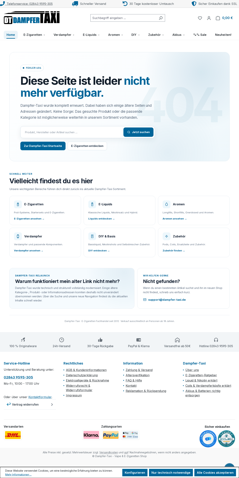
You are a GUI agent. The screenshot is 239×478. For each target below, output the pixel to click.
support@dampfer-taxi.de (167, 299)
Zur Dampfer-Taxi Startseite (43, 145)
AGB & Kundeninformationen (86, 370)
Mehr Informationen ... (18, 474)
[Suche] (160, 18)
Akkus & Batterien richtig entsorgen (202, 393)
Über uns (192, 370)
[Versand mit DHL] (13, 435)
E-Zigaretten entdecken (87, 145)
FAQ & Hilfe (134, 380)
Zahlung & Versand (139, 370)
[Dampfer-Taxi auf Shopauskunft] (208, 439)
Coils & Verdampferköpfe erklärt (208, 385)
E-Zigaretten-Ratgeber (201, 375)
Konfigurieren (135, 472)
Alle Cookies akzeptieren (215, 472)
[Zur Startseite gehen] (32, 17)
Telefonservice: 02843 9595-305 (29, 4)
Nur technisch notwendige (170, 472)
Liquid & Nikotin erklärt (201, 380)
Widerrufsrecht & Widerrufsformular (79, 388)
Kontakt (131, 385)
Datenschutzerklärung (82, 375)
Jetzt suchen (141, 132)
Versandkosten (108, 452)
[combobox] (123, 18)
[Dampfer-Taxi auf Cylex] (226, 439)
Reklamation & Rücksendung (146, 391)
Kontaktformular (40, 397)
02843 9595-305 (18, 377)
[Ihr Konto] (208, 18)
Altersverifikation (138, 375)
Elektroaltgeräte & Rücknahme (87, 380)
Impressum (74, 395)
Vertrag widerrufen (25, 404)
